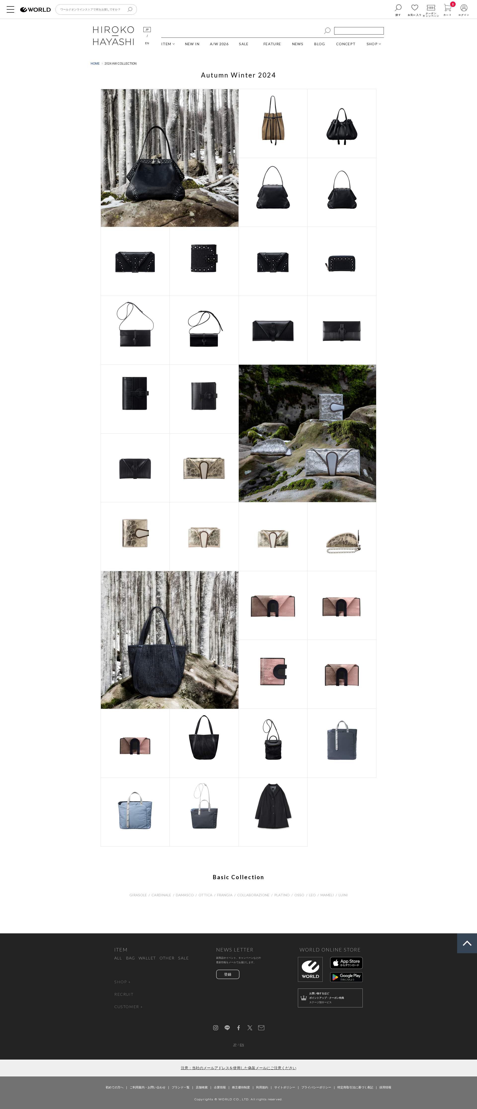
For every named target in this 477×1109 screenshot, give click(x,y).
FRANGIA (225, 895)
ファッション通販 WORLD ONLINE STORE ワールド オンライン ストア (35, 9)
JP (147, 29)
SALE (244, 44)
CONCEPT (346, 44)
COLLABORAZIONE (253, 895)
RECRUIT (123, 994)
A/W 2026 (219, 44)
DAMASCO (185, 895)
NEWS (298, 44)
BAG (130, 957)
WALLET (147, 957)
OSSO (299, 895)
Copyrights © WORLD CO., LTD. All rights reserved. (238, 1099)
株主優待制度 (241, 1087)
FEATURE (272, 44)
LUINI (343, 895)
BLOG (319, 44)
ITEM (166, 44)
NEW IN (192, 44)
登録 (228, 974)
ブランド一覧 (181, 1087)
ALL (118, 957)
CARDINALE (161, 895)
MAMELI (327, 895)
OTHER (166, 957)
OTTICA (205, 895)
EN (147, 43)
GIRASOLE (138, 895)
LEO (312, 895)
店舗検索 (202, 1087)
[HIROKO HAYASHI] (113, 44)
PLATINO (282, 895)
